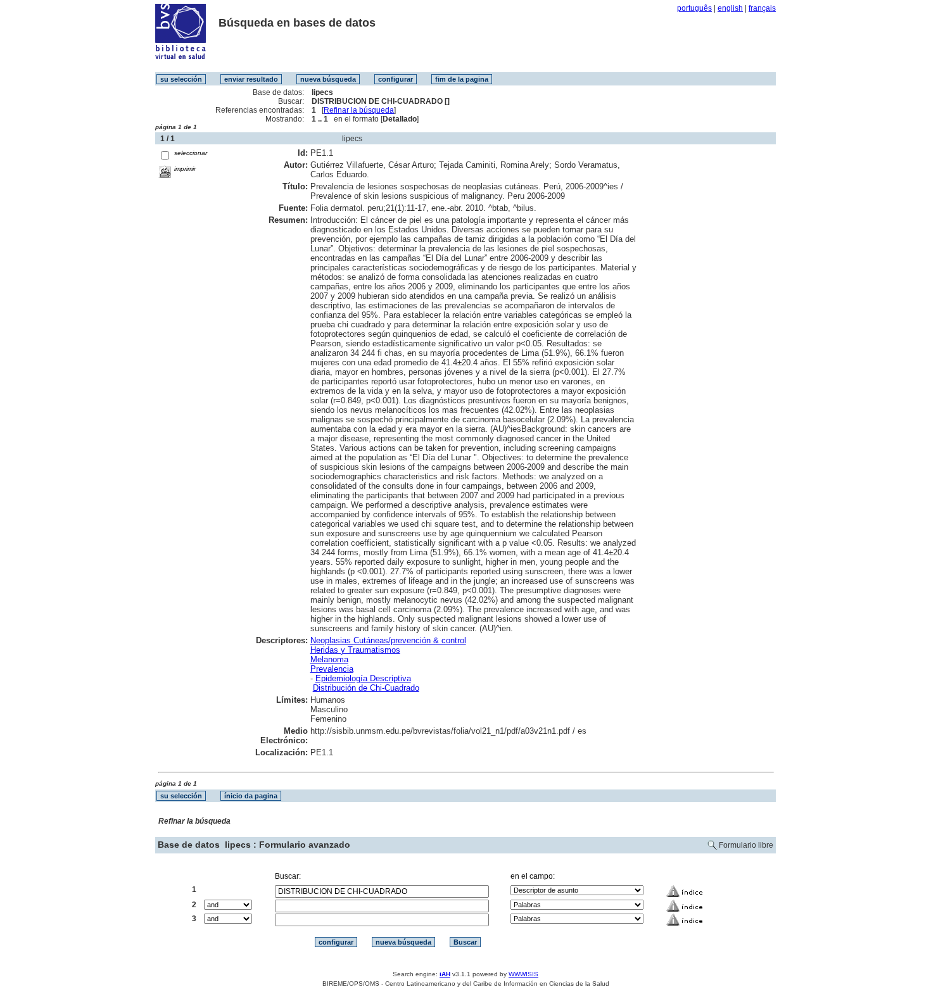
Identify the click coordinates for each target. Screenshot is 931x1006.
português (694, 8)
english (730, 8)
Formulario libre (746, 845)
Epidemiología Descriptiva (363, 678)
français (762, 8)
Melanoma (329, 659)
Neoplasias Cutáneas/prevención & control (388, 640)
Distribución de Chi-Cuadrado (366, 688)
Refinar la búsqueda (359, 110)
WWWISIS (523, 974)
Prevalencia (331, 669)
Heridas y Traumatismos (355, 650)
